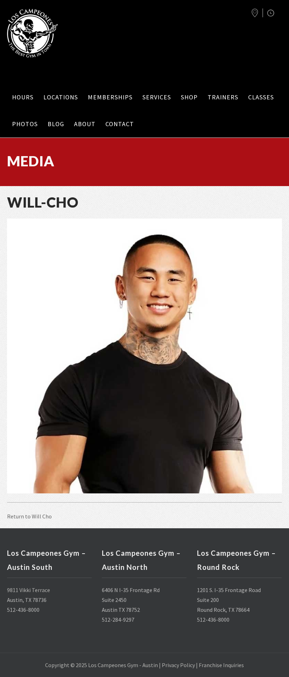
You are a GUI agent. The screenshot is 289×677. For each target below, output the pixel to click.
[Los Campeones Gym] (38, 33)
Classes (261, 97)
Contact (119, 124)
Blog (56, 124)
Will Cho (42, 516)
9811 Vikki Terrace (28, 589)
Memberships (110, 97)
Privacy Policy (178, 665)
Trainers (223, 97)
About (85, 124)
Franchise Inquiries (221, 665)
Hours (22, 97)
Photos (25, 124)
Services (156, 97)
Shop (189, 97)
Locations (60, 97)
